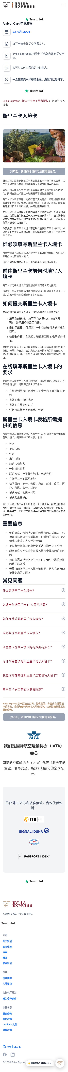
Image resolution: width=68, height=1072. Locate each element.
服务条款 (7, 1013)
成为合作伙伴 (10, 998)
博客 (5, 952)
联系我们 (7, 963)
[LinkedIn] (13, 1055)
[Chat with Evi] (60, 1063)
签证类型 (7, 978)
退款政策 (7, 1029)
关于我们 (7, 941)
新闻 (5, 957)
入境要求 (7, 983)
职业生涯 (7, 946)
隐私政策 (7, 1019)
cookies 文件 (10, 1024)
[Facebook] (5, 1055)
